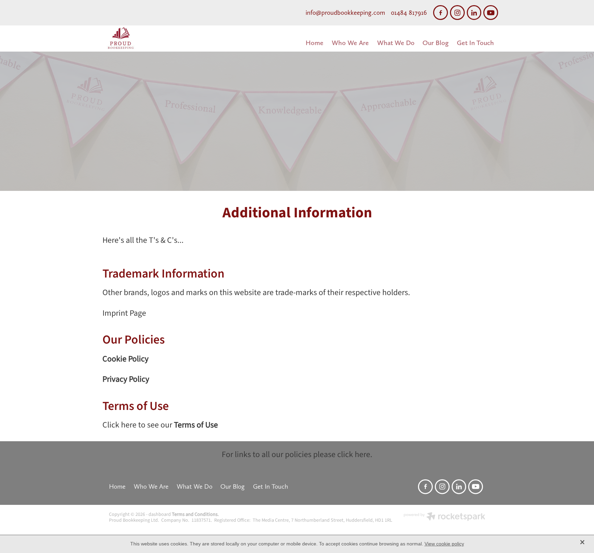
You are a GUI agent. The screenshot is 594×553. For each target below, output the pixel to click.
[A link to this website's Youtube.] (490, 12)
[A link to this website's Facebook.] (440, 12)
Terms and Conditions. (195, 514)
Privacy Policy (125, 379)
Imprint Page (124, 313)
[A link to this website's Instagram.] (457, 12)
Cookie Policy (125, 359)
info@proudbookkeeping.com (345, 13)
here (362, 454)
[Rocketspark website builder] (444, 517)
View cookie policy (444, 543)
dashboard (159, 514)
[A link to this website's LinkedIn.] (474, 12)
